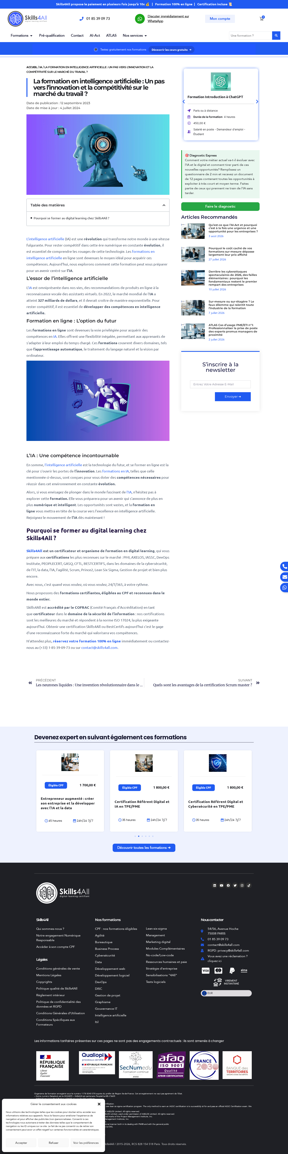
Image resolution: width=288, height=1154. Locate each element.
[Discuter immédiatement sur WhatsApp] (140, 19)
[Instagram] (242, 885)
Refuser (53, 1143)
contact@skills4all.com (99, 647)
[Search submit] (276, 35)
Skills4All (34, 550)
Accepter (21, 1143)
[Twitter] (235, 885)
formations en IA (115, 471)
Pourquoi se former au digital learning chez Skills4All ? (71, 218)
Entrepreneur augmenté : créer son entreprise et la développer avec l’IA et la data (68, 803)
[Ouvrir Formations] (31, 35)
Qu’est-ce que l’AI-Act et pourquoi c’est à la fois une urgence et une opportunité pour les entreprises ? (233, 228)
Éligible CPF (55, 785)
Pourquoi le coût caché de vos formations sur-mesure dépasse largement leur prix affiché (231, 252)
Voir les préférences (86, 1143)
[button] (99, 1104)
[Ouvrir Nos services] (145, 35)
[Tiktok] (249, 885)
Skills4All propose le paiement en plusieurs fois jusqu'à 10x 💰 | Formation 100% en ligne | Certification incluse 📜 (144, 4)
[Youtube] (221, 885)
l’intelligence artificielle (63, 465)
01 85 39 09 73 (98, 18)
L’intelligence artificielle (45, 239)
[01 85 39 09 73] (81, 19)
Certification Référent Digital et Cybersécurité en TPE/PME (215, 803)
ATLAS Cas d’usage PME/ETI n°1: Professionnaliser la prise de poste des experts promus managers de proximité (233, 330)
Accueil (31, 67)
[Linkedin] (214, 885)
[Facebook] (228, 885)
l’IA (129, 492)
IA (40, 67)
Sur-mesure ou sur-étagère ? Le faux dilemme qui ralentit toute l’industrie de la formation (231, 305)
